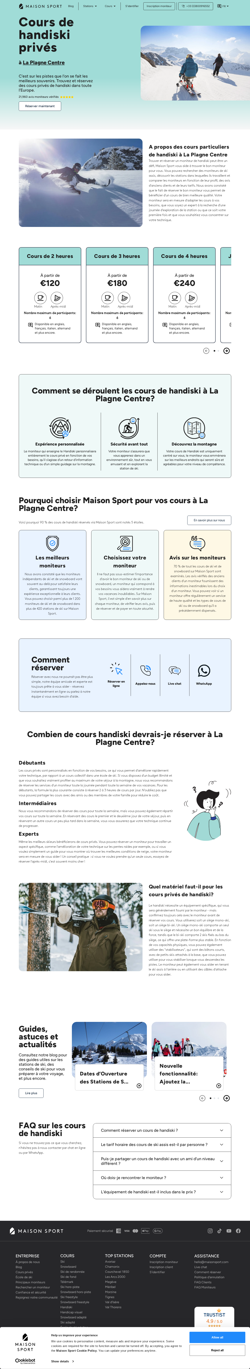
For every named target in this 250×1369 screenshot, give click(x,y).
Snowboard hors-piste (75, 1292)
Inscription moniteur (159, 6)
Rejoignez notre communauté (36, 1297)
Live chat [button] (200, 1267)
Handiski (66, 1307)
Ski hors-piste (69, 1287)
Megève (110, 1282)
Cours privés (24, 1272)
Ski (62, 1261)
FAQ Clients (202, 1282)
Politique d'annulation (209, 1277)
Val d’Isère (112, 1302)
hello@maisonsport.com (211, 1262)
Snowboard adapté (73, 1317)
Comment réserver (207, 1272)
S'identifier (132, 6)
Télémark (66, 1282)
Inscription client (161, 1267)
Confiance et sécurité (31, 1292)
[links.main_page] (40, 6)
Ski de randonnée (72, 1272)
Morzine (110, 1292)
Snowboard (68, 1266)
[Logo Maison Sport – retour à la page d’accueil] (36, 1231)
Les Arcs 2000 (115, 1277)
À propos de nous (28, 1262)
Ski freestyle (69, 1297)
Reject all (217, 1350)
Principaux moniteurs (30, 1282)
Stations (88, 6)
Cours (108, 6)
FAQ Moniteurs (204, 1287)
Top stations (119, 1256)
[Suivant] (226, 350)
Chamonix (112, 1266)
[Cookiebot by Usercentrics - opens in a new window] (25, 1361)
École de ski (24, 1277)
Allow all (217, 1337)
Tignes (109, 1297)
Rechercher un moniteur (33, 1287)
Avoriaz (110, 1261)
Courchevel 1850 (117, 1272)
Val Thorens (113, 1307)
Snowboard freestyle (74, 1302)
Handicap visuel (71, 1312)
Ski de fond (68, 1277)
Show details (60, 1361)
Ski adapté (67, 1322)
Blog (19, 1267)
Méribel (110, 1287)
